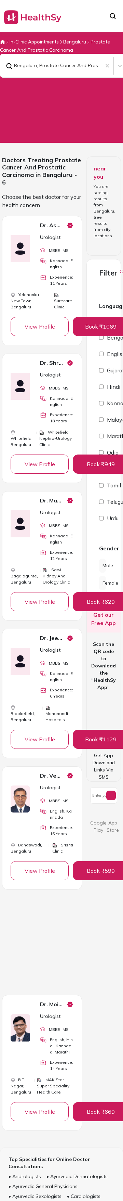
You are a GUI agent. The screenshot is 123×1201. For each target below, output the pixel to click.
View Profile (40, 326)
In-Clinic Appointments (34, 42)
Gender (103, 548)
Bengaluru (74, 42)
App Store (113, 826)
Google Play (98, 826)
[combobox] (4, 66)
